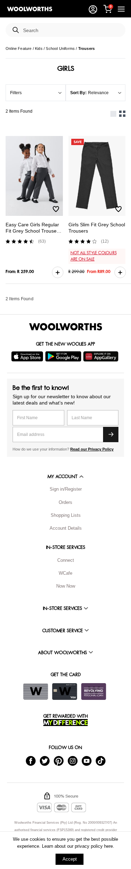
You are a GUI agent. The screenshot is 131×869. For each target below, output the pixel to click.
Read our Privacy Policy (92, 449)
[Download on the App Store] (28, 356)
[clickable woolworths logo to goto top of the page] (65, 327)
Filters (16, 92)
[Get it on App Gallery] (101, 356)
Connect (65, 560)
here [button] (108, 846)
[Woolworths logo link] (29, 9)
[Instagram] (73, 760)
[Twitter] (45, 760)
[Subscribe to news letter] (110, 434)
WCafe (65, 573)
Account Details (66, 528)
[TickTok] (100, 760)
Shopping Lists (66, 515)
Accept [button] (70, 859)
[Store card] (35, 691)
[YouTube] (87, 760)
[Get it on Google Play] (64, 356)
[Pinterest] (59, 760)
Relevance (98, 92)
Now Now (65, 586)
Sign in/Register (66, 489)
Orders (65, 502)
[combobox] (71, 30)
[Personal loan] (93, 691)
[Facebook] (31, 760)
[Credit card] (64, 691)
